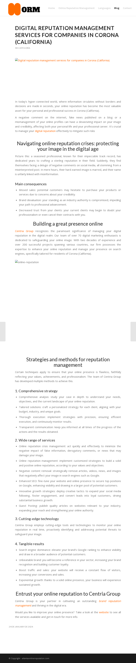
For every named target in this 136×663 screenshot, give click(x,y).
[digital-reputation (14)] (68, 76)
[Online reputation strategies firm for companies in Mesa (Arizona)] (133, 331)
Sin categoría (22, 48)
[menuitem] (51, 8)
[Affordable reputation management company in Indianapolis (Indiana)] (2, 331)
